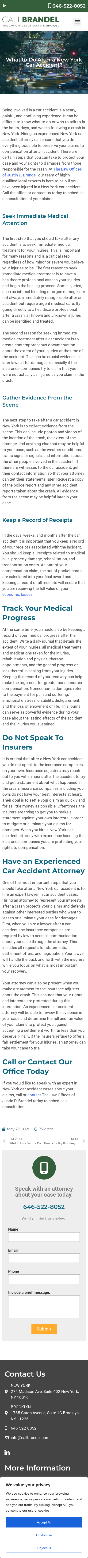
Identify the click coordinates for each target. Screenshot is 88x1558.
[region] (44, 1517)
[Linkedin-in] (4, 6)
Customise (44, 1535)
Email (13, 1250)
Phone (13, 1271)
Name (13, 1229)
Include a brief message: (29, 1292)
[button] (77, 22)
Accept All (44, 1522)
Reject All (44, 1548)
